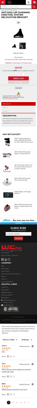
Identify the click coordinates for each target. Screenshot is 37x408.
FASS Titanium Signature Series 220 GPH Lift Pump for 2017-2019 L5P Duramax (23, 140)
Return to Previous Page (11, 10)
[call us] (28, 2)
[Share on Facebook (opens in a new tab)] (8, 356)
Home (2, 10)
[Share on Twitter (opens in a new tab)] (11, 356)
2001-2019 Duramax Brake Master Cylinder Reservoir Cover (23, 206)
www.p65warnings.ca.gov (11, 98)
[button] (18, 7)
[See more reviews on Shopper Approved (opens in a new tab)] (14, 356)
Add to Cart (18, 78)
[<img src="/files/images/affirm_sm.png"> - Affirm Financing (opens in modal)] (18, 221)
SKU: (15, 53)
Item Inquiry (18, 88)
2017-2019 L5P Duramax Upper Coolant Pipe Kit (22, 152)
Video (4, 107)
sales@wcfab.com (8, 305)
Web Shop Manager (21, 321)
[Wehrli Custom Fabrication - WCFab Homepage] (9, 2)
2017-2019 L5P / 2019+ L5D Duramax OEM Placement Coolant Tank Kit (23, 166)
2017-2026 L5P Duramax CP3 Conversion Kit (22, 179)
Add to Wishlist (18, 82)
